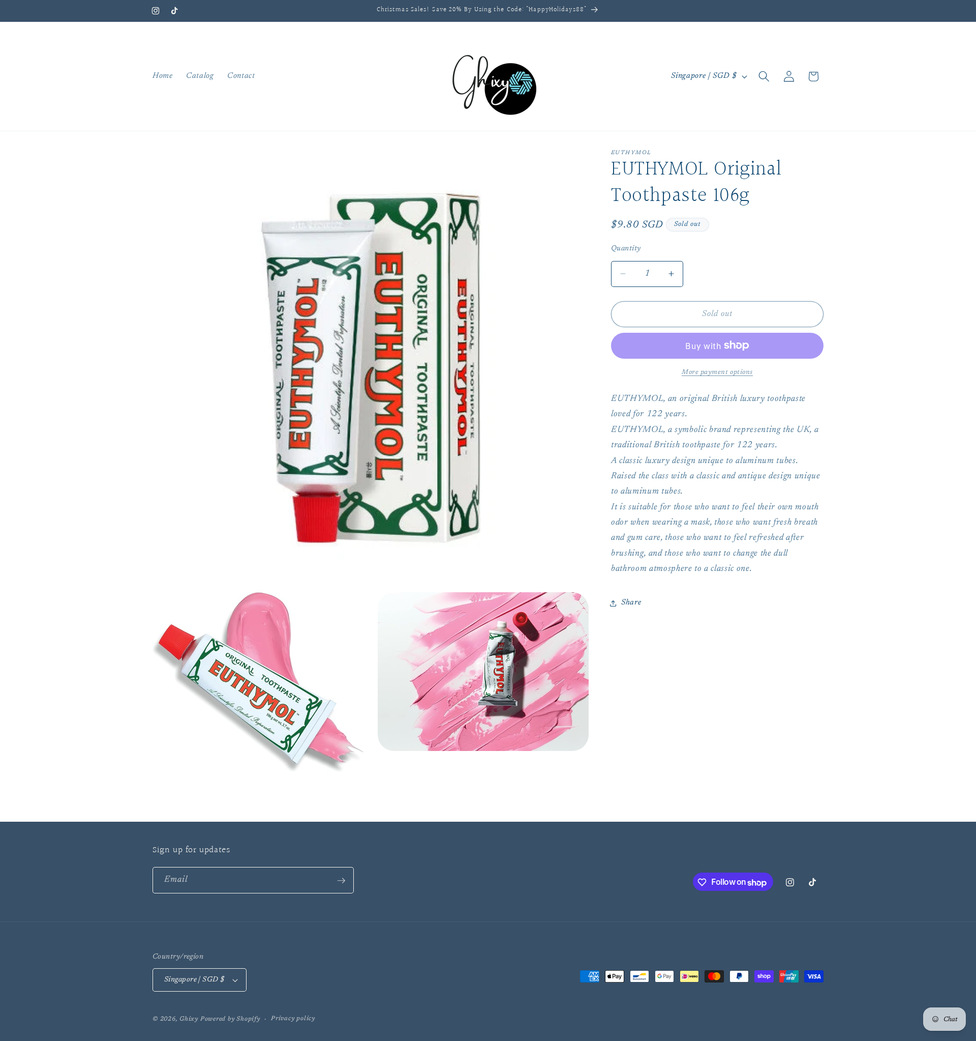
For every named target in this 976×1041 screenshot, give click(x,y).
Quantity (626, 248)
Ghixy (188, 1019)
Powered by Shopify (230, 1019)
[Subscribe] (341, 881)
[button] (764, 76)
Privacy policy (293, 1019)
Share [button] (631, 602)
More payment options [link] (717, 372)
